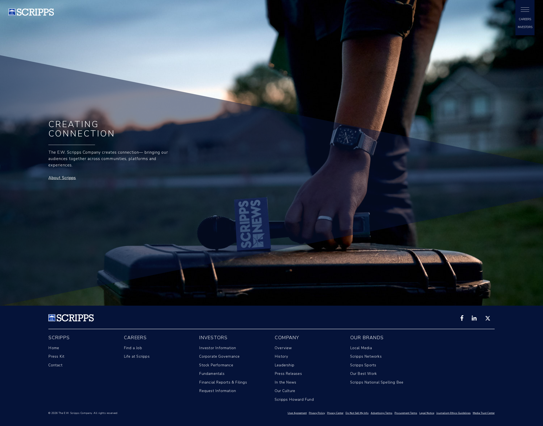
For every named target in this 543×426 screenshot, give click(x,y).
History (281, 356)
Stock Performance (216, 365)
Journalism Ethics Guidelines (453, 413)
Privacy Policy (317, 413)
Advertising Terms (381, 413)
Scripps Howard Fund (294, 399)
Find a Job (133, 348)
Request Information (217, 390)
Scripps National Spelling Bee (377, 382)
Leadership (284, 365)
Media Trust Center (484, 413)
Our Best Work (363, 373)
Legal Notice (426, 413)
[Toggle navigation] (525, 9)
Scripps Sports (363, 365)
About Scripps (62, 178)
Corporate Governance (219, 356)
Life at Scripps (137, 356)
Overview (283, 348)
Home (53, 348)
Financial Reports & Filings (223, 382)
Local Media (361, 348)
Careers (525, 19)
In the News (285, 382)
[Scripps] (31, 14)
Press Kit (56, 356)
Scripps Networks (366, 356)
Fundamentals (211, 373)
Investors (525, 27)
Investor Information (217, 348)
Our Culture (285, 390)
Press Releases (288, 373)
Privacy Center (335, 413)
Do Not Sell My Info (357, 413)
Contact (55, 365)
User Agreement (297, 413)
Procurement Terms (406, 413)
